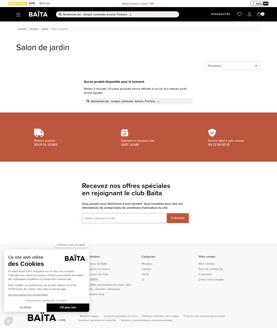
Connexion (205, 274)
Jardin (145, 274)
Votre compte (207, 257)
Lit (143, 279)
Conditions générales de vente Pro (97, 320)
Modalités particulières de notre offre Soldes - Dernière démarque (108, 287)
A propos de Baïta (96, 264)
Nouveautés (220, 14)
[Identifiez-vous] (249, 14)
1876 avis (44, 3)
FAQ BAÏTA (91, 279)
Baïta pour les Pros (96, 274)
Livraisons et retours (97, 269)
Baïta (259, 4)
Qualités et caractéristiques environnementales (147, 320)
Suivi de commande (211, 269)
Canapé (146, 269)
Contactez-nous (94, 294)
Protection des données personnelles (204, 316)
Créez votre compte (211, 279)
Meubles (147, 264)
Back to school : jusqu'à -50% (138, 3)
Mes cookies (207, 264)
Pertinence (233, 65)
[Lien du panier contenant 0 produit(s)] (259, 14)
